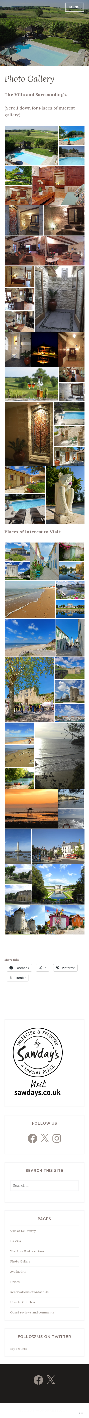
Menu (74, 7)
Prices (15, 1282)
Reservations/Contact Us (29, 1292)
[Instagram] (56, 1138)
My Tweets (18, 1349)
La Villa (15, 1241)
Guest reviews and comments (32, 1312)
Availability (18, 1272)
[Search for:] (44, 1186)
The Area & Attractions (27, 1251)
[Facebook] (32, 1138)
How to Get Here (23, 1302)
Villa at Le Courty (23, 1231)
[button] (31, 145)
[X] (44, 1138)
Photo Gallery (20, 1261)
